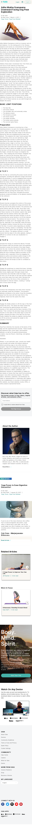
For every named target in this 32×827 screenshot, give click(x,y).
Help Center (4, 755)
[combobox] (9, 782)
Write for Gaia (5, 760)
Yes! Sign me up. (16, 409)
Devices (3, 737)
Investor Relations (6, 770)
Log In (27, 2)
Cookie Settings (5, 748)
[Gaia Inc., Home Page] (5, 2)
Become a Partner (6, 775)
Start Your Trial (16, 675)
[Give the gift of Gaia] (22, 2)
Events (3, 763)
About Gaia (4, 734)
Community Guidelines (7, 740)
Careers (3, 757)
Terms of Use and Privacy (9, 743)
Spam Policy (4, 745)
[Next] (27, 567)
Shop (2, 772)
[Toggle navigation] (1, 2)
